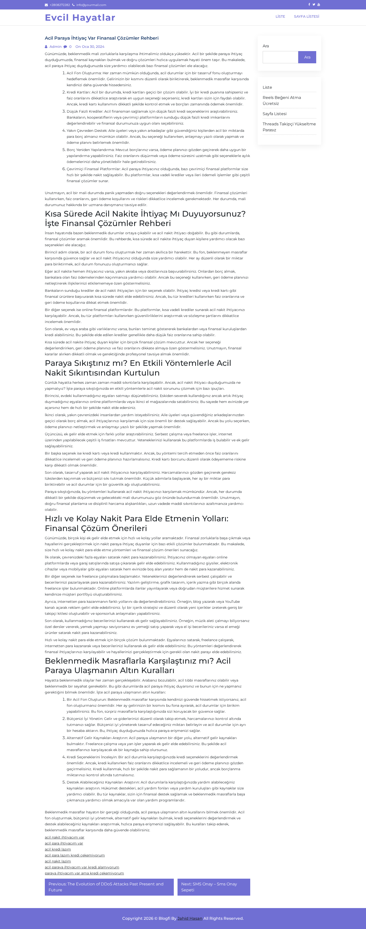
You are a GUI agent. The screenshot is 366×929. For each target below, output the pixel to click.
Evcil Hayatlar (80, 17)
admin (55, 46)
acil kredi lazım (58, 849)
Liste (267, 87)
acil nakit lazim (58, 861)
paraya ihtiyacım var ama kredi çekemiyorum (84, 873)
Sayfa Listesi (275, 113)
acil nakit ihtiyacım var (64, 837)
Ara (266, 46)
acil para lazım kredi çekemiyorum (75, 855)
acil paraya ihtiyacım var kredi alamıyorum (82, 867)
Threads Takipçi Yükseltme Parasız (289, 127)
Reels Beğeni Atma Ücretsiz (282, 100)
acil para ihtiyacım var (64, 843)
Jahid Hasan (190, 918)
